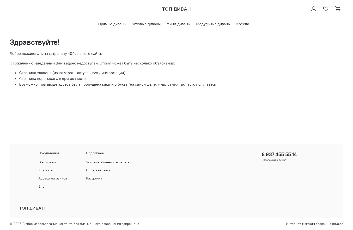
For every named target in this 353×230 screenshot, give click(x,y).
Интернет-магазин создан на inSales (314, 224)
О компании (47, 162)
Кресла (242, 23)
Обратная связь (98, 170)
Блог (42, 186)
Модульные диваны (213, 23)
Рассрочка (94, 178)
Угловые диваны (146, 23)
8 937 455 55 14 (279, 154)
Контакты (45, 170)
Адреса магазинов (52, 178)
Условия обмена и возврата (107, 162)
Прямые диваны (112, 23)
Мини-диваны (178, 23)
